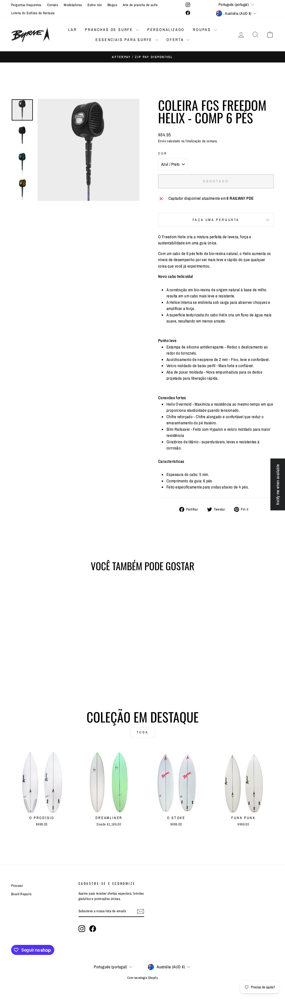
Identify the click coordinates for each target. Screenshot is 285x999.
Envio (162, 141)
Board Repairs (21, 894)
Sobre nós (94, 5)
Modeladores (73, 5)
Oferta (175, 39)
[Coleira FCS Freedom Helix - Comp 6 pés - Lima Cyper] (64, 670)
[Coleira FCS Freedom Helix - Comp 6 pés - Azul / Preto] (56, 670)
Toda (142, 732)
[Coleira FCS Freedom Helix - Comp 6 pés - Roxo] (41, 670)
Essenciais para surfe (124, 39)
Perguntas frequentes (26, 5)
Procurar (17, 885)
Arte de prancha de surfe (140, 5)
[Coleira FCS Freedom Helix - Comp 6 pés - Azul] (34, 670)
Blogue (112, 5)
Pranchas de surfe (109, 29)
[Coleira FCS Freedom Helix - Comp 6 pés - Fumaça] (26, 670)
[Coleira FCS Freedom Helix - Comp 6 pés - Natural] (19, 670)
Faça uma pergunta (216, 220)
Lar (72, 29)
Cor (162, 153)
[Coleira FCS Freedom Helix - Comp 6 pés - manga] (49, 670)
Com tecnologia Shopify (142, 978)
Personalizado (166, 29)
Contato (52, 5)
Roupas (203, 29)
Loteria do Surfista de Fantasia (33, 13)
